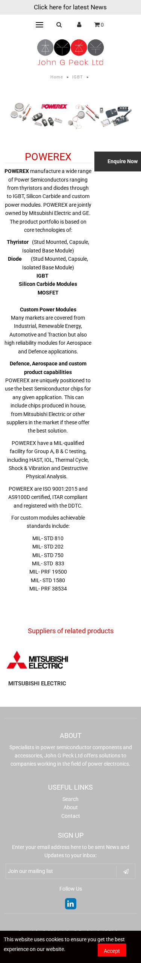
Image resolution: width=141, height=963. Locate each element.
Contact (70, 816)
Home (56, 77)
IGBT (77, 77)
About (71, 807)
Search (70, 799)
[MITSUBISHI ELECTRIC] (37, 660)
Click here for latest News (70, 7)
